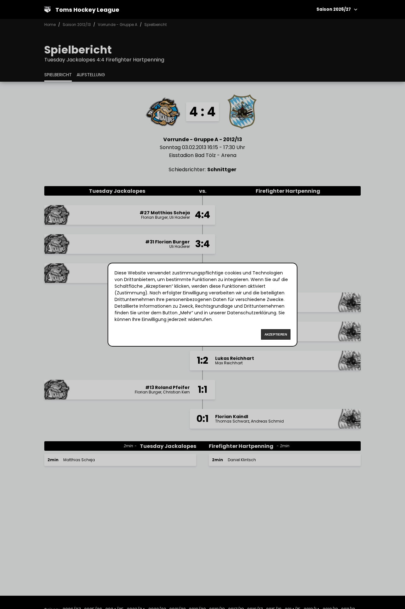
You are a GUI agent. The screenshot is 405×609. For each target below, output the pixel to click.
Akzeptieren (276, 334)
